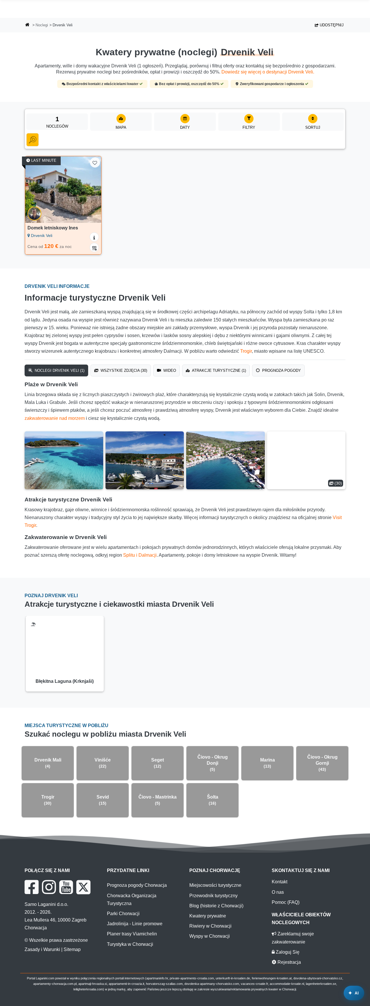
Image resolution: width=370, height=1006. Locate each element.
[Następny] (92, 189)
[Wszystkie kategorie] (32, 139)
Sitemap (72, 949)
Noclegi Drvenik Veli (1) (59, 370)
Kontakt (279, 881)
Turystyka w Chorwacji (130, 944)
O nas (278, 892)
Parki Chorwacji (123, 913)
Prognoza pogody (281, 370)
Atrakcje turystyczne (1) (218, 370)
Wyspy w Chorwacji (209, 936)
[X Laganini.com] (83, 887)
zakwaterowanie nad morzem (55, 418)
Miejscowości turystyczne (215, 885)
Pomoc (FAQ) (285, 902)
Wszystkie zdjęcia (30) (123, 370)
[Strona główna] (27, 25)
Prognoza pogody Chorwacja (137, 885)
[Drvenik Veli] (64, 460)
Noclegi (42, 25)
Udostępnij (331, 25)
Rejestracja (288, 962)
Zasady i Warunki (42, 949)
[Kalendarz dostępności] (94, 247)
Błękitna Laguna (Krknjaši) (65, 681)
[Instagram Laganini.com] (49, 887)
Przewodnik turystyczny (213, 895)
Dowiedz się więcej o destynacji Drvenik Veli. (267, 71)
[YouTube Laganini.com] (66, 887)
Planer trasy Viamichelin (132, 933)
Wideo (169, 370)
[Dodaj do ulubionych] (95, 162)
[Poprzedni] (33, 189)
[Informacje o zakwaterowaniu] (94, 237)
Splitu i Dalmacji (140, 555)
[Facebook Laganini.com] (31, 887)
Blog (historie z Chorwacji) (216, 905)
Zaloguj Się (287, 952)
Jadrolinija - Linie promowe (134, 923)
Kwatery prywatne (207, 915)
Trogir (246, 351)
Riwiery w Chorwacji (210, 926)
